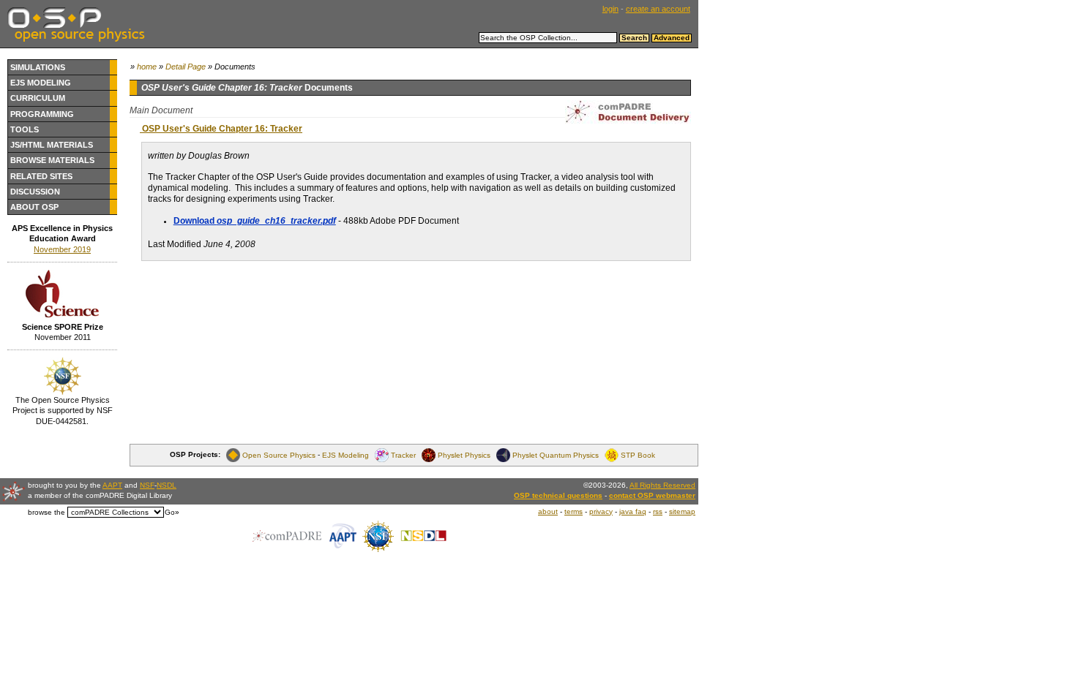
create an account (658, 8)
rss (657, 511)
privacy (601, 511)
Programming (42, 114)
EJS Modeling (40, 82)
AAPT (112, 485)
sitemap (682, 511)
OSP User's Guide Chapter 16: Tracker (221, 128)
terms (573, 511)
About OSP (34, 207)
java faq (632, 511)
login (610, 8)
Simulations (37, 67)
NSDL (166, 485)
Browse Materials (52, 160)
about (548, 511)
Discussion (35, 191)
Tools (24, 129)
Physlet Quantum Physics (555, 454)
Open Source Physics (278, 454)
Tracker (403, 454)
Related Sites (41, 176)
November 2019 (62, 249)
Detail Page (185, 66)
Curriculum (37, 98)
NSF (147, 485)
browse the (46, 512)
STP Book (638, 454)
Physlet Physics (464, 454)
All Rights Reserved (662, 485)
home (147, 66)
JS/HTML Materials (51, 144)
